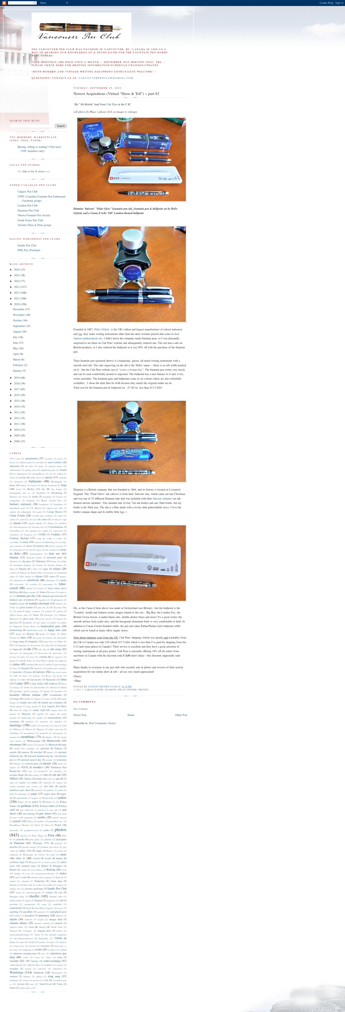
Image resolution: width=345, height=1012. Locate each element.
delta (17, 553)
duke (12, 568)
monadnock (29, 733)
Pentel (58, 825)
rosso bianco (36, 869)
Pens (47, 824)
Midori (29, 729)
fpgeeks (42, 599)
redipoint (14, 854)
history (49, 637)
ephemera (17, 580)
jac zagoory (57, 656)
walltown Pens (33, 964)
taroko (59, 930)
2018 (17, 383)
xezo (32, 983)
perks (46, 830)
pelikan (26, 805)
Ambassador (15, 469)
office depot (33, 774)
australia (62, 477)
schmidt (25, 881)
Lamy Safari (36, 683)
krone (59, 675)
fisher (43, 592)
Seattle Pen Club (27, 245)
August (17, 331)
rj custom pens (49, 862)
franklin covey (17, 603)
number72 (43, 771)
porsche (13, 847)
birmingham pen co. (20, 492)
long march (32, 706)
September (19, 326)
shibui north (15, 900)
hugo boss (49, 641)
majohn (40, 713)
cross (25, 542)
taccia (42, 927)
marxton (44, 721)
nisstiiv (13, 767)
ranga (39, 850)
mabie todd (39, 710)
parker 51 (36, 802)
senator (49, 892)
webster (14, 976)
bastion (23, 485)
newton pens (31, 763)
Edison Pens (36, 572)
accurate (49, 458)
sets (60, 892)
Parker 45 (22, 801)
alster (40, 466)
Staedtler (29, 915)
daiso (29, 546)
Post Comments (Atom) (102, 723)
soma (44, 904)
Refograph (28, 854)
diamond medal (34, 557)
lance (64, 683)
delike (63, 549)
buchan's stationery (21, 504)
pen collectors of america (32, 809)
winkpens (14, 980)
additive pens (26, 462)
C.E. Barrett (35, 507)
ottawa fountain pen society (24, 786)
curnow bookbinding (44, 542)
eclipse (56, 569)
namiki (13, 752)
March (17, 359)
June (16, 343)
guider (53, 622)
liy (55, 698)
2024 (17, 281)
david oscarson (56, 545)
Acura (12, 462)
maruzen (30, 721)
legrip (46, 691)
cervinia (54, 519)
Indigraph (61, 645)
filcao (16, 592)
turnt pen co (60, 945)
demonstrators (36, 553)
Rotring (51, 869)
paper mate (50, 794)
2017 (17, 389)
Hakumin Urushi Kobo (25, 626)
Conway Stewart (19, 538)
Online (27, 778)
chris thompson (20, 526)
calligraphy (26, 511)
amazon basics (55, 466)
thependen (43, 938)
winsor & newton (31, 980)
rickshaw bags (17, 862)
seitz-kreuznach (33, 892)
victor (37, 957)
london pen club (28, 702)
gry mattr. (41, 622)
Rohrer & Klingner (52, 866)
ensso (52, 576)
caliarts (13, 511)
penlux (41, 821)
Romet (13, 869)
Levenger (14, 698)
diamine (110, 689)
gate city (42, 607)
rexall (48, 858)
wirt (46, 980)
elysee (39, 576)
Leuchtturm (56, 695)
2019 (17, 377)
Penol (37, 824)
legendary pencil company (26, 691)
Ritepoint (33, 862)
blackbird (41, 492)
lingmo (37, 698)
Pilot (51, 835)
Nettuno (17, 763)
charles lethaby (35, 523)
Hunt (60, 641)
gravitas (14, 622)
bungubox (44, 504)
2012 (17, 418)
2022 (17, 292)
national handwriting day (41, 756)
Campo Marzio (55, 511)
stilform (59, 915)
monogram (58, 733)
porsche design (29, 846)
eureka (63, 580)
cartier (12, 519)
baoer (12, 485)
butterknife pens (17, 507)
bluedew (13, 496)
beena (34, 485)
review (36, 858)
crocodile (14, 542)
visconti (14, 961)
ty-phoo (52, 949)
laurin (27, 687)
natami (50, 752)
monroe (13, 737)
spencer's (41, 911)
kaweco (40, 672)
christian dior (38, 526)
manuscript (26, 717)
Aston (12, 477)
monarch (44, 733)
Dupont (22, 569)
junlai (48, 664)
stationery (43, 915)
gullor (63, 622)
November (19, 315)
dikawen (13, 561)
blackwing (57, 493)
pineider (20, 839)
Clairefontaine (55, 527)
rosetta (24, 869)
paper (34, 794)
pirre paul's (34, 839)
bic (43, 489)
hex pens (37, 637)
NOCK (24, 767)
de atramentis (16, 549)
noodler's (38, 767)
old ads (57, 775)
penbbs (42, 817)
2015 (17, 401)
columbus (14, 534)
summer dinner (18, 923)
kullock (13, 679)
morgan (40, 744)
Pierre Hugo (37, 835)
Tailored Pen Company (21, 930)
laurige (16, 687)
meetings (16, 725)
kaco (15, 668)
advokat (40, 462)
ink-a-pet (14, 653)
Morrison (53, 744)
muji (64, 744)
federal (29, 588)
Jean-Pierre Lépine (45, 660)
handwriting (16, 630)
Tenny (37, 934)
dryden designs (55, 565)
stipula (13, 919)
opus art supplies (18, 782)
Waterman (16, 972)
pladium (48, 839)
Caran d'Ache (94, 689)
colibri (45, 530)
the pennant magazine (55, 934)
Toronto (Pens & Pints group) (34, 225)
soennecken (29, 904)
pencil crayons (59, 817)
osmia (34, 782)
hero (23, 637)
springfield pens (58, 911)
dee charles (51, 549)
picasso (24, 835)
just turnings (60, 664)
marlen (39, 717)
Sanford (59, 877)
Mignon (40, 729)
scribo (39, 884)
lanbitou (53, 683)
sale (17, 877)
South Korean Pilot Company (39, 907)
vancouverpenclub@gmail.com (105, 77)
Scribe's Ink (26, 884)
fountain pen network (52, 596)
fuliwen (59, 603)
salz (25, 877)
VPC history (32, 961)
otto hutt (49, 786)
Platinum (19, 843)
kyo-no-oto (36, 679)
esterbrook (33, 580)
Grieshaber (27, 622)
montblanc (28, 736)
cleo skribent (31, 530)
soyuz (60, 907)
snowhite (14, 904)
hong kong (18, 641)
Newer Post (79, 715)
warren (28, 968)
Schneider (39, 881)
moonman (15, 744)
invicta (13, 656)
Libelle (27, 698)
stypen (41, 919)
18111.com (15, 458)
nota (30, 771)
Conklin (55, 534)
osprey (59, 782)
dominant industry (22, 565)
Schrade (13, 884)
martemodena (54, 717)
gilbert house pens (19, 614)
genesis (48, 611)
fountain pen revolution (22, 599)
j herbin (43, 657)
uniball (63, 949)
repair (63, 854)
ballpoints (35, 481)
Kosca (48, 675)
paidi (60, 790)
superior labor (16, 926)
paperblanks (22, 797)
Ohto (45, 775)
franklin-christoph (39, 603)
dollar (63, 561)
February (18, 365)
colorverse (58, 530)
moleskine (14, 733)
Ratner (50, 850)
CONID (42, 534)
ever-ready (19, 584)
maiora (13, 713)
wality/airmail (16, 964)
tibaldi (32, 942)
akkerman (15, 466)
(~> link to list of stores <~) (34, 171)
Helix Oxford (101, 329)
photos (144, 689)
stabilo (17, 915)
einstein (49, 572)
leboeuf (53, 687)
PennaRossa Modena (19, 824)
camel (39, 511)
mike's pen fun (56, 729)
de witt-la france (33, 549)
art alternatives (20, 473)
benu (63, 485)
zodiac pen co (25, 987)
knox (25, 675)
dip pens (26, 561)
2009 (17, 435)
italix (22, 656)
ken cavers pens (59, 671)
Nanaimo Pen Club (28, 210)
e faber (34, 568)
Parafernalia (48, 797)
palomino (22, 793)
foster (52, 592)
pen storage (29, 813)
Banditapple (56, 481)
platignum (61, 839)
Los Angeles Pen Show (54, 706)
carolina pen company (42, 515)
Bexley (31, 489)
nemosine (61, 759)
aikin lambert (55, 462)
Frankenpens (57, 599)
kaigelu (25, 668)
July (15, 337)
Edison (23, 572)
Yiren (59, 984)
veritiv (26, 957)
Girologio (48, 614)
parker (62, 797)
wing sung (54, 976)
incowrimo (36, 645)
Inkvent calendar (162, 498)
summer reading (42, 923)
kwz (24, 679)
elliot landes (25, 576)
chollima (62, 523)
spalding (14, 911)
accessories (31, 458)
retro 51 (20, 858)
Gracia (59, 618)
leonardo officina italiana (25, 695)
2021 (17, 298)
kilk (15, 675)
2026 (17, 269)
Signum (38, 900)
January (17, 370)
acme (60, 458)
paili (12, 793)
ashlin (60, 473)
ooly (49, 778)
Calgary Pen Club (28, 191)
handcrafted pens (50, 626)
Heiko (53, 633)
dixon (53, 561)
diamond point (54, 557)
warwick (42, 968)
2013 (17, 412)
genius (60, 611)
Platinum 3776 (41, 843)
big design (56, 489)
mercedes (45, 725)
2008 (17, 441)
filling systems (29, 592)
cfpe (64, 519)
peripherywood (31, 830)
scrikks (49, 884)
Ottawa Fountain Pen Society (34, 215)
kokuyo (36, 675)
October (18, 320)
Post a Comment (80, 708)
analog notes (31, 469)
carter (60, 515)
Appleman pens (48, 469)
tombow (62, 942)
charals (17, 523)
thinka (12, 942)
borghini (47, 496)
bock (25, 496)
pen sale (54, 809)
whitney (27, 976)
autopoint (18, 481)
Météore (17, 729)
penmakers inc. (56, 821)
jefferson (62, 660)
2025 (17, 275)
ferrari (40, 588)
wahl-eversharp (51, 961)
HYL (12, 645)
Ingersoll (17, 649)
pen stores (45, 813)
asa (51, 473)
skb (61, 900)
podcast (58, 843)
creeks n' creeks (54, 538)
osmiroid (47, 782)
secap (18, 892)
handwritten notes (35, 630)
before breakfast (49, 485)
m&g (25, 710)
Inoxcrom (43, 653)
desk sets (54, 553)
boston (59, 496)
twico (15, 949)
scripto (60, 884)
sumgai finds (55, 919)
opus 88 (59, 778)
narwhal (38, 752)
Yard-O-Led (45, 984)
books (35, 496)
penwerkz (14, 830)
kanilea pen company (56, 668)
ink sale (42, 649)
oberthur (58, 771)
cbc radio (42, 519)
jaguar (12, 660)
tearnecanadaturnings (19, 934)
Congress (28, 534)
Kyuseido (51, 679)
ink (29, 649)
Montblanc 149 (49, 737)
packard (38, 790)
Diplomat (40, 561)
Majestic (26, 714)
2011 (17, 424)
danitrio (41, 546)
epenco (63, 576)
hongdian (33, 641)
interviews (57, 653)
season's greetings (34, 888)
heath (42, 633)
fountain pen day (26, 596)
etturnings (50, 580)
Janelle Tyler (26, 660)
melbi (33, 725)
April (16, 354)
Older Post (181, 715)
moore (30, 744)
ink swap (55, 649)
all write (29, 466)
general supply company (29, 611)
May (16, 348)
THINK (58, 938)
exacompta (48, 584)
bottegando (15, 500)
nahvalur (44, 748)
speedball (28, 911)
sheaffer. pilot (56, 896)
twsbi (39, 949)
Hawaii (30, 634)
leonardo (58, 691)
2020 (17, 304)
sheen (166, 507)
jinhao (16, 664)
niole (60, 763)
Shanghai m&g (17, 896)
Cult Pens (111, 104)
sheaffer (34, 896)
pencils (17, 821)
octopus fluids (17, 775)
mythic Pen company (24, 748)
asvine (22, 477)
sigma (27, 900)
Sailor (63, 873)
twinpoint (27, 949)
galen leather (26, 607)
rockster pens (29, 866)
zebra (12, 987)
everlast (33, 584)
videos (49, 957)
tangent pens (44, 930)
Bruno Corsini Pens (51, 500)
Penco (30, 821)
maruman (14, 721)
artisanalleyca (38, 473)
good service (45, 618)
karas (29, 672)
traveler (32, 945)
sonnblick (57, 904)
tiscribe (42, 942)
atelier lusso (35, 477)
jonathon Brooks (34, 664)
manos (53, 713)
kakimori (38, 668)
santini (13, 881)
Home (131, 715)
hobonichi (61, 637)
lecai (63, 687)
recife (60, 850)
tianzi (22, 942)
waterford (57, 968)
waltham (48, 964)
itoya (32, 656)
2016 (17, 395)
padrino (50, 790)
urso (43, 953)
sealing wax (15, 888)
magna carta (57, 710)
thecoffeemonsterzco (23, 938)
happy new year (57, 630)
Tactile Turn (56, 926)
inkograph (28, 653)
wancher (14, 968)
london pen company (52, 702)
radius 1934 (25, 850)
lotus (16, 710)
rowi (28, 873)
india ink (49, 645)
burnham (58, 504)
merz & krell (60, 725)
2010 (17, 429)
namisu (25, 752)
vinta (59, 957)
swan (31, 927)
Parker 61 (50, 801)
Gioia (36, 615)
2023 (17, 287)
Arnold (62, 470)
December (19, 309)
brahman (31, 500)
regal (52, 854)
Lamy (19, 683)
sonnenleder (16, 908)
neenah (49, 759)
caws (31, 519)
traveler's (45, 946)
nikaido (47, 763)
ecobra (13, 572)
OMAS (14, 778)
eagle (45, 569)
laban (63, 679)
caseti (22, 519)
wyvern (20, 984)
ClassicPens (15, 530)
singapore (51, 900)
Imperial (22, 645)
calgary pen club (54, 507)
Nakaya (58, 748)
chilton (50, 523)
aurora (48, 477)
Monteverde (53, 740)
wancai (60, 964)
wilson (39, 976)
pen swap (62, 813)
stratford (28, 919)
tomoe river (19, 945)
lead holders (39, 687)
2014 (17, 406)
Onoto (40, 778)
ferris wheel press (57, 588)
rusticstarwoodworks (44, 873)
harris (18, 633)
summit (58, 923)
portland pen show (49, 846)
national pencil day (31, 759)
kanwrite (17, 672)
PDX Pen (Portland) (29, 250)
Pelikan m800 (47, 806)
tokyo (52, 942)
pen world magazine (23, 817)
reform (41, 854)
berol (18, 489)
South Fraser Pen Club (30, 220)
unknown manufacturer (25, 953)
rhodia (59, 858)
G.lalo (12, 607)
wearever (39, 972)
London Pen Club (28, 205)
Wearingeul (57, 972)
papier (35, 797)
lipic (48, 698)
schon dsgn (56, 881)
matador (58, 721)
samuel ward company (41, 877)
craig (39, 538)
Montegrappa (33, 740)
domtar (39, 565)
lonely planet (16, 706)
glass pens (28, 618)
